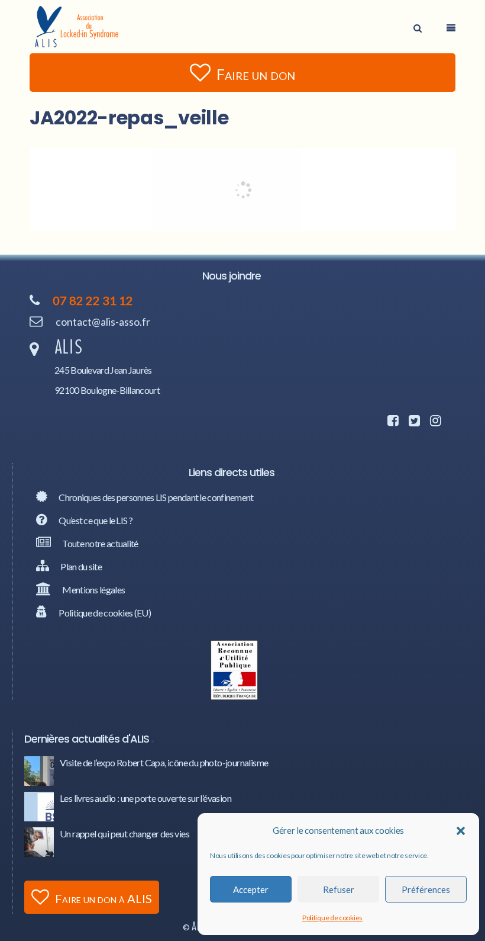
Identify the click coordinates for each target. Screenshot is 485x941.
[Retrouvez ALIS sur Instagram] (434, 421)
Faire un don (255, 74)
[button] (461, 831)
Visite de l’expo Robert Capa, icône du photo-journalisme (164, 762)
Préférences (426, 889)
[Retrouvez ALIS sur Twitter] (412, 421)
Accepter (251, 889)
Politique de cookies (332, 917)
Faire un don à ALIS (103, 898)
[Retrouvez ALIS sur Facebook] (391, 421)
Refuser (338, 889)
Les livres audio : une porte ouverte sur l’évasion (145, 798)
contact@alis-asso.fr (103, 321)
